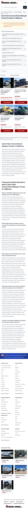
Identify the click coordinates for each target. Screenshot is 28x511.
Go (25, 7)
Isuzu (16, 416)
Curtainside (17, 380)
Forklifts (3, 400)
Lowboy (17, 376)
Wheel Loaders (4, 402)
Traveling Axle (18, 386)
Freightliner (17, 402)
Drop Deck (17, 371)
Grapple (3, 382)
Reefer (16, 374)
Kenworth (17, 408)
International (18, 406)
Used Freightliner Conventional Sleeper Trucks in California (14, 34)
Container (17, 382)
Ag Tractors (3, 408)
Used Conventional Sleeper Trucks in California (13, 45)
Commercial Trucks (8, 52)
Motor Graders (4, 410)
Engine (2, 421)
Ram (16, 418)
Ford (16, 410)
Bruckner (3, 431)
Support (12, 501)
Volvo (24, 12)
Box (2, 374)
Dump (2, 369)
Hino (16, 420)
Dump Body (4, 419)
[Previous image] (1, 83)
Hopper (17, 378)
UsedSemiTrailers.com (19, 503)
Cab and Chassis (5, 376)
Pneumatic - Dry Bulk (20, 384)
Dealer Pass (18, 435)
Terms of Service (8, 503)
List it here (25, 137)
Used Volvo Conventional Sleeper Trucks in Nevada (14, 64)
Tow (2, 371)
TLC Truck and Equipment (7, 437)
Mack (16, 400)
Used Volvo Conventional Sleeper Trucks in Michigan (14, 60)
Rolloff (2, 378)
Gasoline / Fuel (18, 390)
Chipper (3, 386)
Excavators (3, 404)
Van (16, 365)
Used (2, 13)
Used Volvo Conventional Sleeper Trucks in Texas (14, 42)
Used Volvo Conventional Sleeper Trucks (12, 38)
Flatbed (17, 367)
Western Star (18, 422)
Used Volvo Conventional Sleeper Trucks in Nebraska (14, 49)
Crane (2, 380)
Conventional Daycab (6, 367)
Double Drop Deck (19, 388)
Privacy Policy (19, 501)
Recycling (3, 406)
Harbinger (17, 424)
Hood (2, 417)
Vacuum (3, 384)
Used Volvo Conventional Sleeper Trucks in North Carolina (14, 56)
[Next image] (12, 83)
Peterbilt (17, 412)
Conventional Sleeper (17, 12)
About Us (6, 501)
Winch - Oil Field (5, 390)
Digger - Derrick (4, 388)
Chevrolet (17, 414)
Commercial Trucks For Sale (6, 12)
